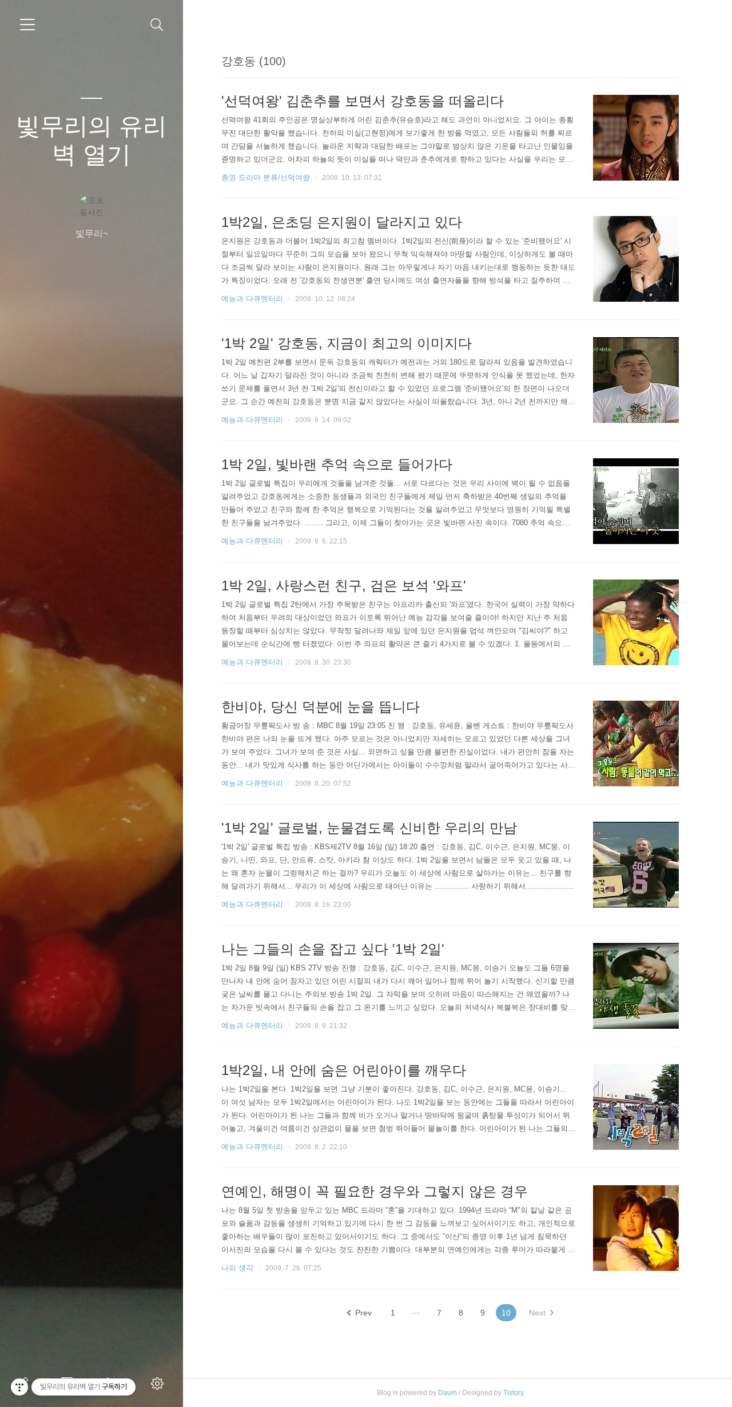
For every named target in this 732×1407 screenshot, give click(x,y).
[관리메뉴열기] (19, 1387)
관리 (159, 1383)
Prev (363, 1312)
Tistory (513, 1393)
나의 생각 (237, 1268)
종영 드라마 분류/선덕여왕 (265, 177)
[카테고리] (27, 24)
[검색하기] (157, 24)
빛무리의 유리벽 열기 (91, 140)
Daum (447, 1393)
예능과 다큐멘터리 (252, 298)
